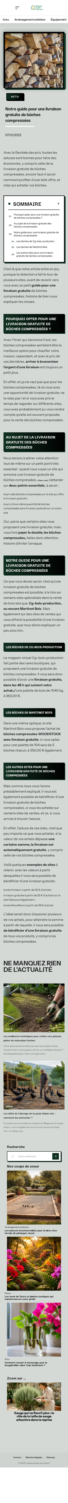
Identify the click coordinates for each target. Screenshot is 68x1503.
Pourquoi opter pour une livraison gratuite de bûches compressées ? (36, 216)
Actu (15, 96)
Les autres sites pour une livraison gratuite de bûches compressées (34, 254)
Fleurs (8, 1293)
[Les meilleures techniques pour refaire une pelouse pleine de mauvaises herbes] (34, 1007)
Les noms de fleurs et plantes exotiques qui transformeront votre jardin (29, 1297)
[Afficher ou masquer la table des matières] (50, 204)
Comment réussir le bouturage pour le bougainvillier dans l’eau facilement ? (26, 1363)
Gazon (9, 1029)
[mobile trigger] (18, 8)
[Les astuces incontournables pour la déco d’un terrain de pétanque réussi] (34, 1198)
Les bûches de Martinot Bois (31, 247)
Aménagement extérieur (17, 1227)
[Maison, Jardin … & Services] (37, 8)
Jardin (9, 1106)
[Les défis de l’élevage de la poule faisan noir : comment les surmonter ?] (34, 1085)
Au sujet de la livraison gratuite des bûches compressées (32, 225)
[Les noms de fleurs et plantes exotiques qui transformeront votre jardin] (34, 1264)
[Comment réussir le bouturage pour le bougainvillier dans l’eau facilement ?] (34, 1330)
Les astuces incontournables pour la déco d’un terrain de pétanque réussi (31, 1231)
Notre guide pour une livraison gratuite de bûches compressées (36, 234)
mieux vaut (42, 480)
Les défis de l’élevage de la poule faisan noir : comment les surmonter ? (29, 1115)
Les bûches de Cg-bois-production (35, 241)
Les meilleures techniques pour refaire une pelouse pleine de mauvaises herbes (32, 1038)
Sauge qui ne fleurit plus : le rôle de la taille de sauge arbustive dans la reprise (34, 1416)
